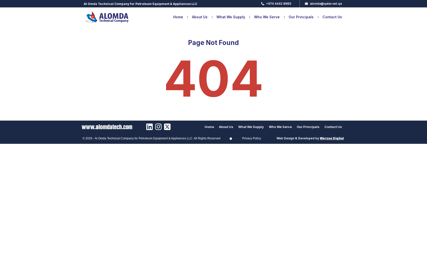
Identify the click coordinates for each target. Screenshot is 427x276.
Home (178, 17)
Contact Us (332, 17)
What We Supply (230, 17)
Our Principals (301, 17)
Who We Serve (267, 17)
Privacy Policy (251, 138)
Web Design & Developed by (310, 138)
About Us (200, 17)
